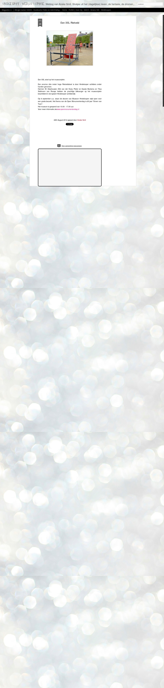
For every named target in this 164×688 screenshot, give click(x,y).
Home (64, 10)
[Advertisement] (115, 56)
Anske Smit (81, 120)
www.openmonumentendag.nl (68, 109)
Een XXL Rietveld (70, 22)
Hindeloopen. (106, 10)
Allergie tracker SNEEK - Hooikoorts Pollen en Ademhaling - (38, 10)
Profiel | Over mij (75, 10)
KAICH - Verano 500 (91, 10)
